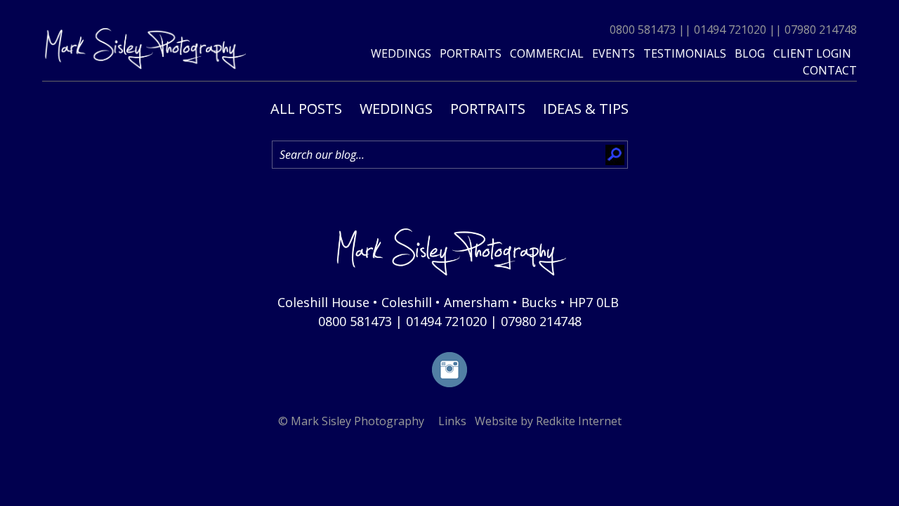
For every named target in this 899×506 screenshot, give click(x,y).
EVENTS (613, 53)
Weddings (396, 108)
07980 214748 (821, 29)
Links (452, 421)
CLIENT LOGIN (812, 53)
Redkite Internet (579, 421)
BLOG (750, 53)
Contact (830, 70)
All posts (306, 108)
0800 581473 (643, 29)
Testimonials (684, 53)
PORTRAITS (470, 53)
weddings (401, 53)
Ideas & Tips (586, 108)
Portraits (487, 108)
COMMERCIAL (547, 53)
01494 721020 (730, 29)
